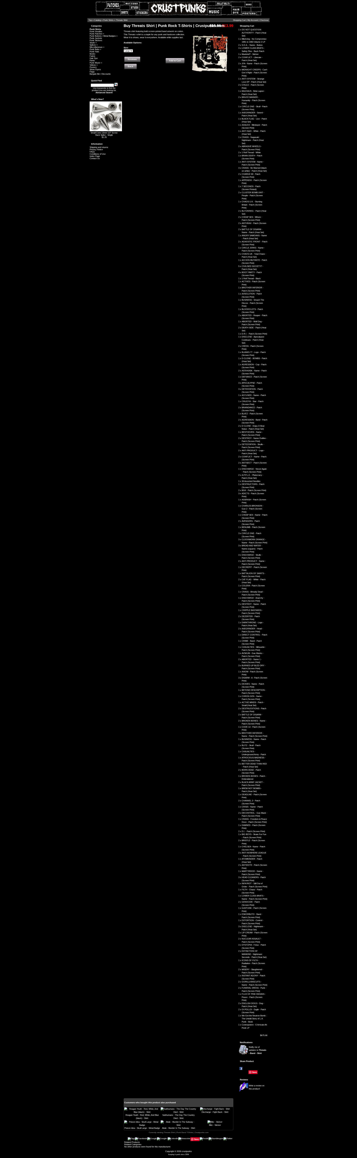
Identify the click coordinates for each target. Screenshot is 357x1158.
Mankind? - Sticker (250, 54)
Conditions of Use (98, 154)
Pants (92, 60)
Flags (92, 72)
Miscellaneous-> (97, 47)
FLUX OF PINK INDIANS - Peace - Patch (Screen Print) (254, 997)
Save (254, 1072)
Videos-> (94, 65)
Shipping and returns (99, 147)
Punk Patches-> (97, 34)
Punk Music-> (96, 63)
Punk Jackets (96, 38)
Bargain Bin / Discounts (100, 74)
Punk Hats (94, 51)
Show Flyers (95, 69)
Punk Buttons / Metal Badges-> (104, 36)
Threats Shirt (122, 20)
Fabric (92, 56)
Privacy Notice (96, 149)
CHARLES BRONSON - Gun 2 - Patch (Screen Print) (252, 509)
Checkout (264, 20)
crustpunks (187, 1151)
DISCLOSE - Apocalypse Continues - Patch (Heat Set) (253, 340)
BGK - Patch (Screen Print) (254, 490)
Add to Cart (175, 60)
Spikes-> (94, 45)
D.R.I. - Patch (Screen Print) (254, 334)
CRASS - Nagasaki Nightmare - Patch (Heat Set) (253, 140)
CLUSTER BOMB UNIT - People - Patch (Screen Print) (253, 195)
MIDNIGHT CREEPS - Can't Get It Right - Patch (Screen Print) (254, 73)
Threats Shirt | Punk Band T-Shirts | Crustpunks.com (186, 1132)
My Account (252, 20)
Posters (93, 67)
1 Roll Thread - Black (251, 278)
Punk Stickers (96, 40)
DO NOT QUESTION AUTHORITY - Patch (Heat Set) (254, 32)
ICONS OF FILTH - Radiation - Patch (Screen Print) (253, 963)
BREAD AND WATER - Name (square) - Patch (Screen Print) (252, 548)
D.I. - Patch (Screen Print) (253, 831)
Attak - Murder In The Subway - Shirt (178, 1128)
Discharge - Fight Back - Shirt (215, 1112)
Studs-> (93, 43)
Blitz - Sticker (215, 1125)
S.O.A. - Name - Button (252, 45)
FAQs (92, 152)
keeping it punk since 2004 (178, 1154)
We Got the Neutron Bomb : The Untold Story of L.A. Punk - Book (254, 1018)
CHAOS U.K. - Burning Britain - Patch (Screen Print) (252, 204)
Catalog (97, 20)
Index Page (95, 156)
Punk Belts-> (95, 49)
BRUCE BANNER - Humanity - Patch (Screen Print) (253, 100)
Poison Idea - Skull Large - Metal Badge (142, 1128)
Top (90, 20)
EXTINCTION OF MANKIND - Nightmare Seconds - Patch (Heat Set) (254, 954)
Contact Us (95, 158)
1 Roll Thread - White (251, 152)
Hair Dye (94, 58)
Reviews (244, 1080)
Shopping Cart (239, 20)
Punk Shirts (108, 20)
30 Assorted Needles (251, 481)
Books (92, 54)
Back (130, 66)
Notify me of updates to (257, 1050)
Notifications (246, 1042)
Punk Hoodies (96, 31)
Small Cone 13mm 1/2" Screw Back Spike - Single (104, 134)
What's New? (97, 99)
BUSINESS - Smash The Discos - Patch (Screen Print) (253, 303)
